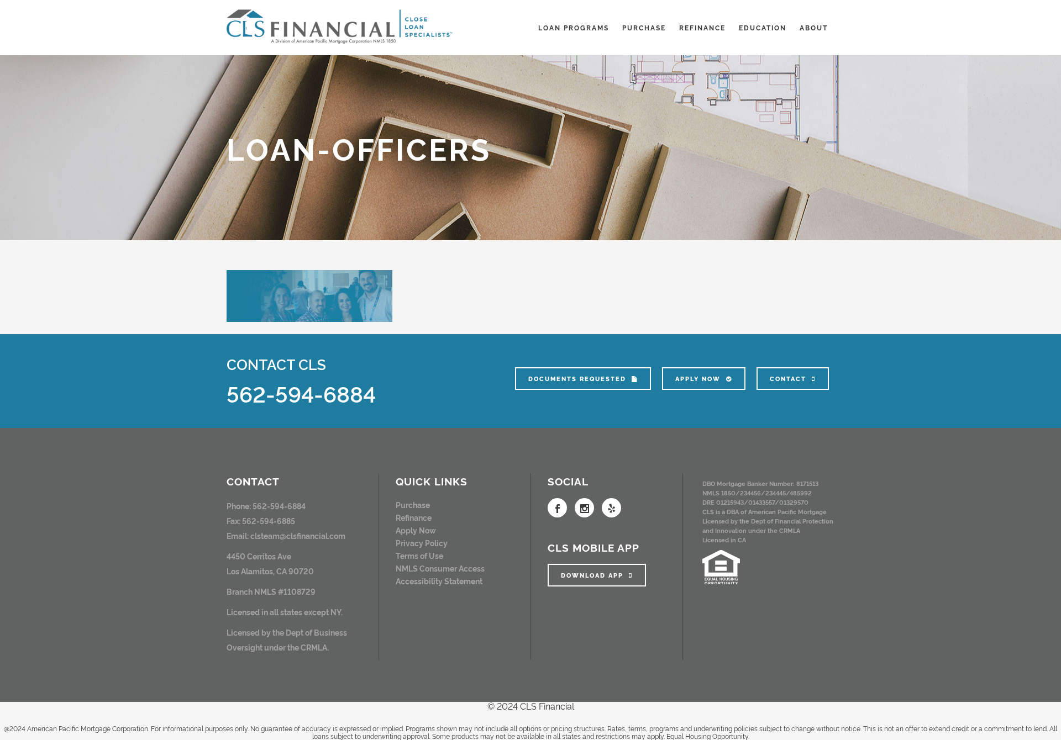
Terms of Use (419, 555)
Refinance (414, 517)
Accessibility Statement (439, 580)
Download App (592, 575)
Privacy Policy (422, 542)
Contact (788, 378)
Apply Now (698, 378)
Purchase (413, 504)
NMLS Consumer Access (440, 568)
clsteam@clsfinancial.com (297, 535)
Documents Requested (577, 378)
